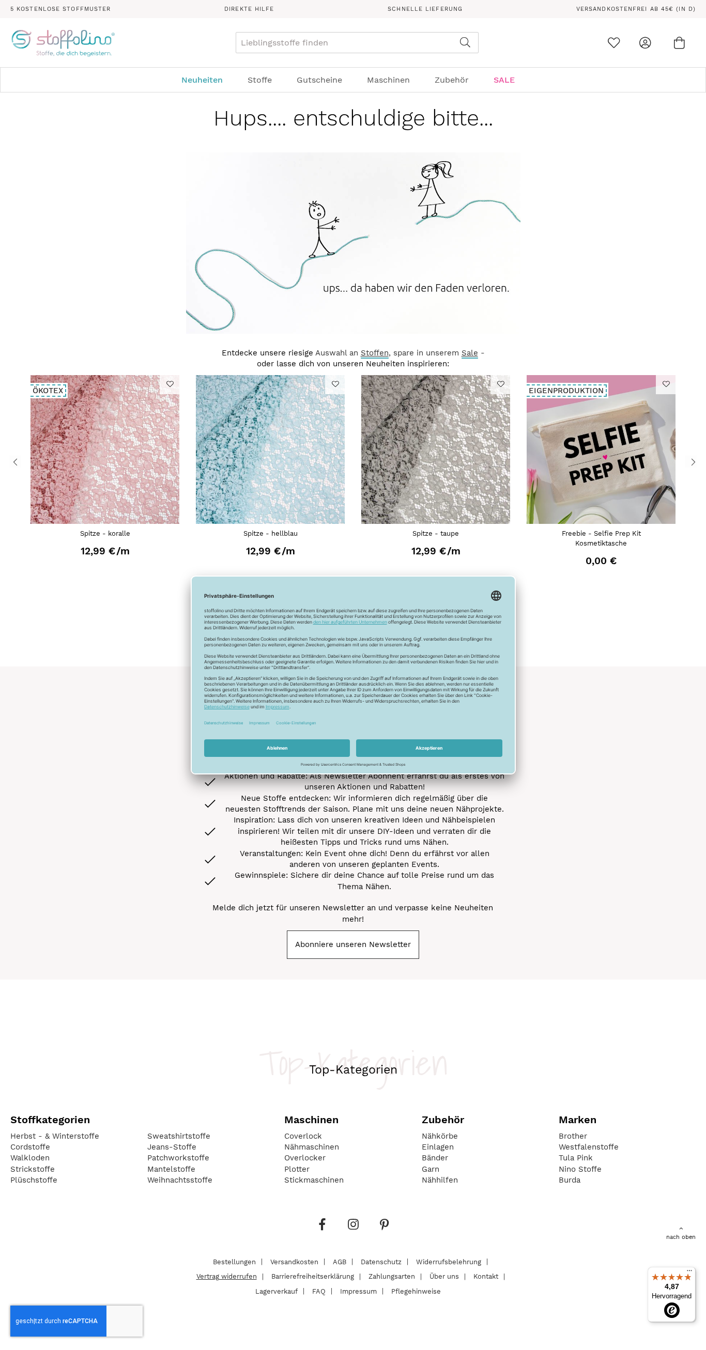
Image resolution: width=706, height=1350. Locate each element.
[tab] (353, 79)
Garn (430, 1169)
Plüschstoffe (33, 1180)
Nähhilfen (440, 1180)
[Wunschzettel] (614, 43)
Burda (569, 1180)
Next (691, 462)
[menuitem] (207, 80)
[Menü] (689, 1273)
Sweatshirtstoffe (178, 1136)
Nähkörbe (440, 1136)
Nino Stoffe (580, 1169)
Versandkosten (294, 1261)
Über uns (444, 1276)
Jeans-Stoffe (171, 1147)
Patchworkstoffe (178, 1157)
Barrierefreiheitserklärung (312, 1276)
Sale (470, 353)
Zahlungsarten (392, 1276)
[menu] (353, 80)
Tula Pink (576, 1157)
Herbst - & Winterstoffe (54, 1136)
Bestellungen (234, 1261)
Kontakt (485, 1276)
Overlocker (305, 1157)
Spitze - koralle (105, 533)
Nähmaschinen (311, 1147)
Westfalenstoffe (589, 1147)
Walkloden (30, 1157)
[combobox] (357, 42)
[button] (169, 384)
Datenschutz (381, 1261)
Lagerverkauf (276, 1291)
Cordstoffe (30, 1147)
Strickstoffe (32, 1169)
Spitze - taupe (435, 533)
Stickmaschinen (314, 1180)
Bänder (435, 1157)
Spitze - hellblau (270, 533)
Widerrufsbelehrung (448, 1261)
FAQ (319, 1291)
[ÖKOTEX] (104, 521)
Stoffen (375, 353)
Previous (15, 462)
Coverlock (303, 1136)
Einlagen (438, 1147)
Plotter (297, 1169)
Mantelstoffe (171, 1169)
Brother (573, 1136)
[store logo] (62, 43)
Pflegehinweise (416, 1291)
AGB (339, 1261)
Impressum (358, 1291)
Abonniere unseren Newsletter (353, 944)
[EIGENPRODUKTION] (601, 521)
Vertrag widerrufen (226, 1276)
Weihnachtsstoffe (179, 1180)
